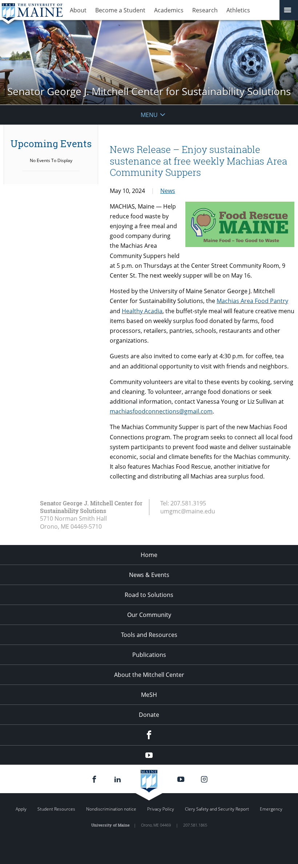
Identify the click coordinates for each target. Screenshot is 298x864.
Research (205, 10)
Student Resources (56, 809)
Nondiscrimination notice (111, 809)
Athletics (238, 10)
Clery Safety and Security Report (217, 809)
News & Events (149, 575)
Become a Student (120, 10)
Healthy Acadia (142, 311)
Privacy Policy (160, 809)
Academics (169, 10)
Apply (21, 809)
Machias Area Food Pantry (252, 301)
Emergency (271, 809)
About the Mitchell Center (149, 675)
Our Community (149, 615)
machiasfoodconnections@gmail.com (161, 411)
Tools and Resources (149, 635)
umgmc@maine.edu (187, 511)
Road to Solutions (149, 595)
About (78, 10)
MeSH (149, 695)
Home (149, 555)
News (167, 191)
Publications (149, 655)
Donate (149, 715)
